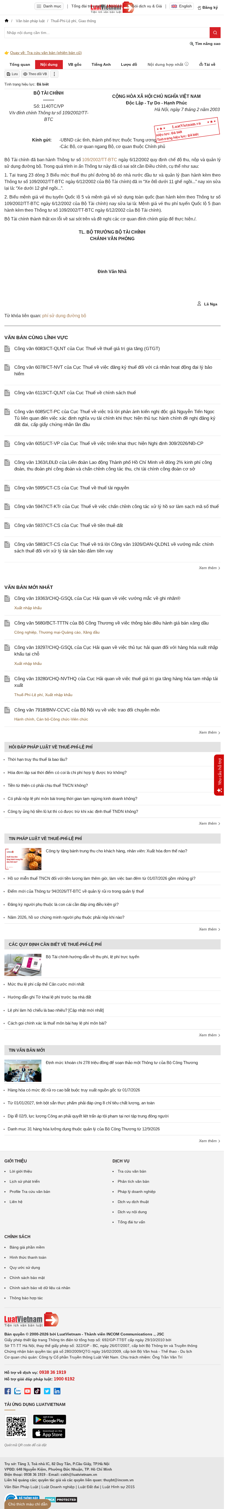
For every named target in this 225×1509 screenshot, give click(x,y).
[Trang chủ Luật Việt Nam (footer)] (112, 1319)
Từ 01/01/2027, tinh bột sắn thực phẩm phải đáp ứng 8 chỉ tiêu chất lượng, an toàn (81, 1102)
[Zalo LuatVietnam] (17, 1392)
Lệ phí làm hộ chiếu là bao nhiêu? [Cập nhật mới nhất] (56, 1010)
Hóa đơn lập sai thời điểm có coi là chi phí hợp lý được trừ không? (67, 772)
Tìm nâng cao (207, 43)
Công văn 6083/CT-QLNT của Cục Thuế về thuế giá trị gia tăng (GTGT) (87, 348)
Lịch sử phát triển (25, 1181)
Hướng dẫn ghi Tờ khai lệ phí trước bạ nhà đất (49, 997)
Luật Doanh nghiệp (58, 1487)
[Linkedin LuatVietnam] (57, 1392)
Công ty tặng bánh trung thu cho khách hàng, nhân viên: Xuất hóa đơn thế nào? (116, 851)
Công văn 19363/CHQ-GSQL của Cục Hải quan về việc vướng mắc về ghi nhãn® (97, 598)
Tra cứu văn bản (132, 1171)
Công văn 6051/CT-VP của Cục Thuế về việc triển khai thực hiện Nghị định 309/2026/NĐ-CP (108, 443)
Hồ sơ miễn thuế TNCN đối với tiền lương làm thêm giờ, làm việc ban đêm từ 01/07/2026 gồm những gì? (101, 878)
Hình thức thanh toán (28, 1257)
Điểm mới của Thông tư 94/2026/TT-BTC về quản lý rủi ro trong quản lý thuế (76, 891)
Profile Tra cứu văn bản (30, 1191)
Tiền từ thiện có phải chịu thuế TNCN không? (48, 785)
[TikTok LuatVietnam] (37, 1392)
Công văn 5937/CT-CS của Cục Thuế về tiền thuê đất (68, 525)
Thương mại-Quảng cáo (60, 632)
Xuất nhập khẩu (28, 608)
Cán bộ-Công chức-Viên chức (62, 719)
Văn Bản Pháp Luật (21, 1487)
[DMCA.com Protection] (60, 1501)
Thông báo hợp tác (26, 1298)
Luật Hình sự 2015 (118, 1487)
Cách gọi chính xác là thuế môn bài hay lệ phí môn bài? (57, 1023)
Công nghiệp (25, 632)
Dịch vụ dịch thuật (133, 1201)
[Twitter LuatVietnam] (47, 1392)
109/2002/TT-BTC (99, 159)
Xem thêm (208, 568)
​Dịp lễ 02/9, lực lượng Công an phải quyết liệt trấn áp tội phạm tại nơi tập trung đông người (88, 1116)
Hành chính (24, 719)
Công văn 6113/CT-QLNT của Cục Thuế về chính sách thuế (75, 392)
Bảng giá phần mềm (27, 1247)
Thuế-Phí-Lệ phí (28, 695)
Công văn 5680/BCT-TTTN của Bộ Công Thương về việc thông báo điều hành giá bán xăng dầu (111, 623)
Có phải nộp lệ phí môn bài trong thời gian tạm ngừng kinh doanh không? (72, 798)
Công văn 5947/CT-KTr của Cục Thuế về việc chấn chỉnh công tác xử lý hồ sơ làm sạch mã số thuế (116, 506)
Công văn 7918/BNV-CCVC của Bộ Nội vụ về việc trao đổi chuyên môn (86, 710)
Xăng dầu (91, 632)
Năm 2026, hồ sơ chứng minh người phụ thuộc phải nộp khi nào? (66, 917)
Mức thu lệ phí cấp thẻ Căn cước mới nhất (46, 984)
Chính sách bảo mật (27, 1277)
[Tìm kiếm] (215, 32)
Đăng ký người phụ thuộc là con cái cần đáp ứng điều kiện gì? (63, 904)
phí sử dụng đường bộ (64, 315)
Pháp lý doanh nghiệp (137, 1191)
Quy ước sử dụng (25, 1267)
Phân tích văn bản (133, 1181)
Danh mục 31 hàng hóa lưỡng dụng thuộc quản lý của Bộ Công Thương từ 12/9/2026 (84, 1129)
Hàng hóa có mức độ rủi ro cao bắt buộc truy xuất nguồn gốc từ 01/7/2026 (74, 1090)
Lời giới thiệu (21, 1171)
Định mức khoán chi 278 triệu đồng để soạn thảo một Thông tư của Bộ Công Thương (122, 1062)
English (185, 6)
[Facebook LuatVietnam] (7, 1392)
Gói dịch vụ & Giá (147, 6)
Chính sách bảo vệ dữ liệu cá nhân (40, 1288)
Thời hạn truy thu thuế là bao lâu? (37, 759)
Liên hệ (16, 1201)
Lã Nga (210, 304)
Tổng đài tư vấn (131, 1222)
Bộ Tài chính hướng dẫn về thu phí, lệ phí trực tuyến (92, 956)
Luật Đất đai (88, 1487)
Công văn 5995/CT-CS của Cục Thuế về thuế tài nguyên (71, 487)
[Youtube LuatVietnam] (27, 1392)
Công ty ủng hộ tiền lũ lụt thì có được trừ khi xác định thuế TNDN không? (73, 811)
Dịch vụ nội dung (132, 1212)
